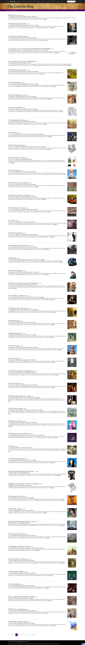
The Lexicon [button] (13, 1)
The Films (29, 16)
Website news (34, 16)
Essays (36, 50)
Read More (45, 19)
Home (8, 10)
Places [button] (30, 1)
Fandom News (27, 523)
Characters (32, 50)
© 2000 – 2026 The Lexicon (18, 642)
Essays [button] (58, 1)
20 (32, 635)
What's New (45, 50)
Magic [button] (34, 1)
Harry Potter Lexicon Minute (31, 37)
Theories (40, 50)
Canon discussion (30, 25)
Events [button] (38, 1)
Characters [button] (25, 1)
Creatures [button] (48, 1)
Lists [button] (62, 1)
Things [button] (43, 1)
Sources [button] (53, 1)
